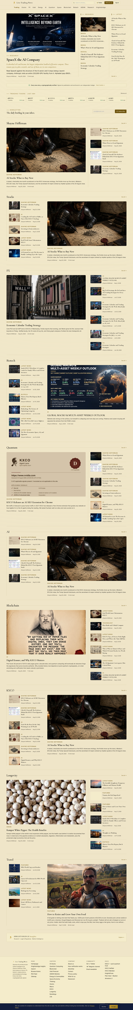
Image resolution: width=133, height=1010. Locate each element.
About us (71, 964)
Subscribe (121, 111)
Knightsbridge (101, 7)
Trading (16, 7)
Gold (34, 7)
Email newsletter (91, 969)
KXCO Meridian (110, 971)
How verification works (75, 966)
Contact (70, 971)
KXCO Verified (109, 968)
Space (59, 7)
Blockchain (67, 7)
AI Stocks (53, 964)
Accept (113, 1006)
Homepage (34, 964)
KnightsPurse (109, 973)
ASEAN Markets (55, 974)
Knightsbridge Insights (38, 966)
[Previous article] (9, 32)
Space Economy (55, 979)
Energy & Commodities (57, 976)
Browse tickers (36, 971)
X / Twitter (91, 964)
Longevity (53, 991)
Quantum (52, 7)
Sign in (117, 2)
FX (29, 7)
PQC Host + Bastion (111, 976)
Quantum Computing (56, 966)
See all (114, 76)
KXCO (51, 989)
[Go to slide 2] (41, 50)
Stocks (24, 7)
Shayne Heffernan (11, 76)
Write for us (109, 2)
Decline (104, 1006)
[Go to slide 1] (40, 50)
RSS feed (34, 974)
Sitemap (33, 976)
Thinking (52, 981)
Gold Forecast (54, 971)
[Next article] (72, 32)
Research (91, 7)
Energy (40, 7)
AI (45, 7)
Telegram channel (94, 966)
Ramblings (53, 994)
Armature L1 (109, 978)
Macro (52, 986)
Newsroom (71, 979)
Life (51, 996)
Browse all (123, 93)
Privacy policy (72, 974)
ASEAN (83, 7)
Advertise (71, 969)
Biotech (75, 7)
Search (33, 969)
